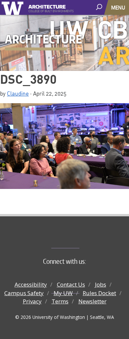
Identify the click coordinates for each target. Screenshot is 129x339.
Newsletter (92, 301)
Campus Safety (24, 293)
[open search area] (99, 7)
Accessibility (31, 284)
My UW (63, 293)
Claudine (18, 93)
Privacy (32, 301)
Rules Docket (99, 293)
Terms (60, 301)
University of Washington (14, 7)
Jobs (100, 284)
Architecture (47, 6)
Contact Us (71, 284)
